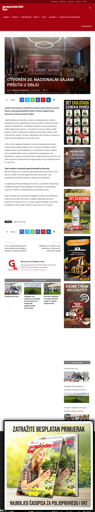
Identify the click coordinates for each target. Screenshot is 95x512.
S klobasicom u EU (12, 296)
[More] (54, 100)
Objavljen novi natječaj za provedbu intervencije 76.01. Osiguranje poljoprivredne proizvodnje (75, 388)
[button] (90, 8)
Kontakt (78, 1)
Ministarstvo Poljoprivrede (20, 90)
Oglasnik (52, 17)
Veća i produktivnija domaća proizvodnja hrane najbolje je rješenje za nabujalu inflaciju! (15, 248)
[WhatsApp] (32, 100)
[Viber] (38, 100)
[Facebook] (22, 100)
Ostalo (23, 35)
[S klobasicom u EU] (13, 289)
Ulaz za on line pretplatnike (69, 17)
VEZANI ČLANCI (24, 281)
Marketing (54, 1)
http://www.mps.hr (27, 270)
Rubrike (6, 17)
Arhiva (85, 1)
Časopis (15, 17)
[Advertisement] (33, 212)
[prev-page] (6, 312)
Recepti (35, 17)
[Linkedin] (48, 100)
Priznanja (71, 1)
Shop (44, 17)
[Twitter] (27, 100)
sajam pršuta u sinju (19, 222)
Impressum (62, 1)
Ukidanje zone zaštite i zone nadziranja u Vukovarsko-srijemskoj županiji (50, 248)
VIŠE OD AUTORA (39, 281)
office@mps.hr (42, 270)
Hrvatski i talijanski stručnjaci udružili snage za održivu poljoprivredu (75, 409)
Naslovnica (8, 35)
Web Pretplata (26, 17)
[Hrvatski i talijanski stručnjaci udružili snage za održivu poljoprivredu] (52, 289)
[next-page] (9, 312)
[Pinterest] (43, 100)
